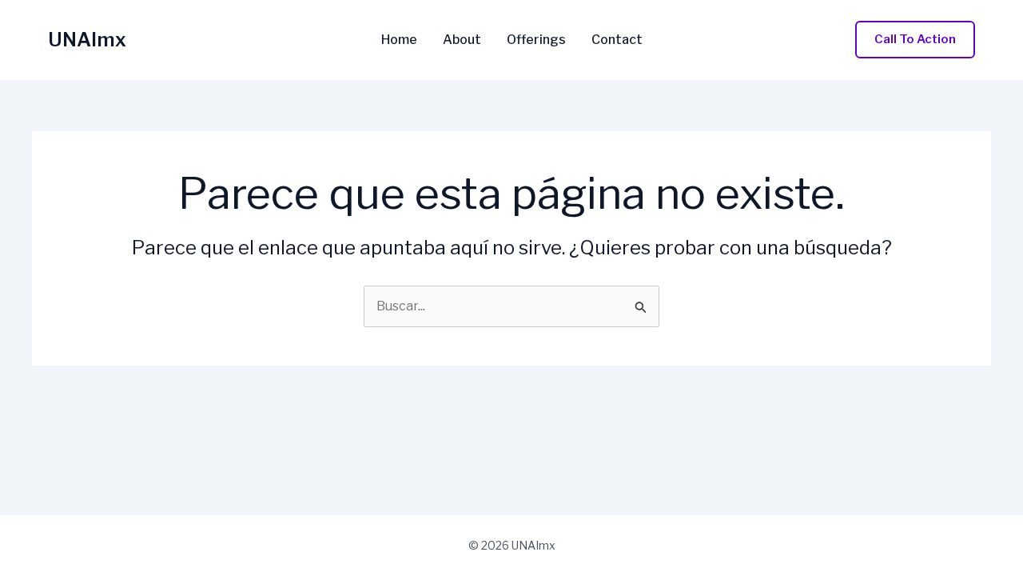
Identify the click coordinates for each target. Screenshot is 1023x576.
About (462, 40)
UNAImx (87, 39)
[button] (915, 39)
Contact (617, 40)
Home (399, 40)
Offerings (536, 40)
